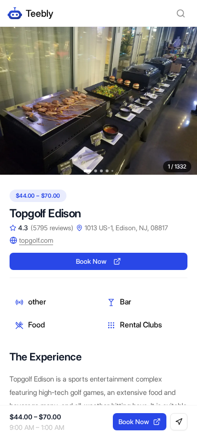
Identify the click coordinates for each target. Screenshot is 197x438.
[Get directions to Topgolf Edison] (178, 421)
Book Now (91, 261)
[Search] (180, 13)
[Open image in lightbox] (98, 101)
